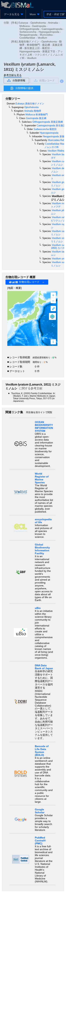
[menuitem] (12, 14)
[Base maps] (52, 316)
